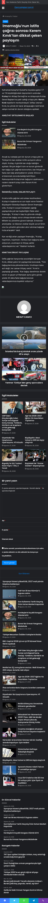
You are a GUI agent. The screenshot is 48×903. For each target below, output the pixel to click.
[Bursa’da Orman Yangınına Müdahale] (9, 144)
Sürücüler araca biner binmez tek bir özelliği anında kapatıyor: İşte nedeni (22, 741)
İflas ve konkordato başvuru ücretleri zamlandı (24, 687)
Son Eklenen (24, 573)
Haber (15, 16)
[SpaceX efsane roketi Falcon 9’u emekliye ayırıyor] (9, 770)
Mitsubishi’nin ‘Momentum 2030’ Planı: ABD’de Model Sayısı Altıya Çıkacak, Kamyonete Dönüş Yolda (30, 718)
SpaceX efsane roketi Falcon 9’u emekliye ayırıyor (31, 768)
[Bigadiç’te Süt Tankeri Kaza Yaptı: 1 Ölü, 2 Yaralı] (12, 455)
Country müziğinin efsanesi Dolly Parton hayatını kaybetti (31, 730)
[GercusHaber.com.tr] (24, 7)
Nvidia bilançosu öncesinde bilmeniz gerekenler (30, 704)
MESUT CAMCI (11, 46)
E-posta (5, 530)
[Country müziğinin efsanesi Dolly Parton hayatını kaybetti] (9, 732)
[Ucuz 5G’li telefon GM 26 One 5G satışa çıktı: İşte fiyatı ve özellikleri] (9, 781)
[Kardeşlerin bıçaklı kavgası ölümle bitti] (9, 132)
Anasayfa (8, 16)
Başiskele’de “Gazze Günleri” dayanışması (34, 464)
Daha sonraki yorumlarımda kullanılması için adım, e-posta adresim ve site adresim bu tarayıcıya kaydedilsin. (23, 552)
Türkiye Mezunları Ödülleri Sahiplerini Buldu (22, 634)
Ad (3, 521)
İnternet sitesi (7, 539)
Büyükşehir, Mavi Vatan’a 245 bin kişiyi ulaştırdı (34, 440)
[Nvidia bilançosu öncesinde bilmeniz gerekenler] (9, 707)
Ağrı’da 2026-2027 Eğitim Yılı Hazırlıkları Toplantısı (34, 418)
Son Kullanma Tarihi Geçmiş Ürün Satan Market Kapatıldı (31, 602)
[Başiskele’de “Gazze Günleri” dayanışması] (35, 455)
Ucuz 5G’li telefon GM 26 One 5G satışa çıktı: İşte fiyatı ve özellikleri (31, 780)
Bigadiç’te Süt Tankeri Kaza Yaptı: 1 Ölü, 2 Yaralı (12, 465)
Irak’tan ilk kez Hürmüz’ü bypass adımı (29, 592)
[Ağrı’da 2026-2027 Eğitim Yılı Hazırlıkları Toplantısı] (35, 407)
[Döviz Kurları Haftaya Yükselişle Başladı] (9, 752)
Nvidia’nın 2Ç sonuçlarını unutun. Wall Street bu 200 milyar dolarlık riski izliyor (24, 668)
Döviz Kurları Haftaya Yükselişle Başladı (27, 750)
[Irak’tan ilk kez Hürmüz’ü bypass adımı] (9, 594)
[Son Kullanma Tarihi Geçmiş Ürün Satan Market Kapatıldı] (9, 605)
